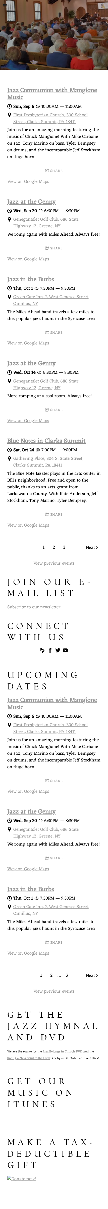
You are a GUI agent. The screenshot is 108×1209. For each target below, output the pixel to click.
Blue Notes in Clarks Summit (46, 441)
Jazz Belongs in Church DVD (62, 1051)
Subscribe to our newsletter (34, 607)
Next (90, 548)
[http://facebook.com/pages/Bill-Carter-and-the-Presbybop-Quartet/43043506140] (50, 651)
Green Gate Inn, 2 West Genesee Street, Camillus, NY (51, 300)
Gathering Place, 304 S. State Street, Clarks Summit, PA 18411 (48, 462)
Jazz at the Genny (31, 202)
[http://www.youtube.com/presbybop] (65, 651)
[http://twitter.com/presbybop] (57, 651)
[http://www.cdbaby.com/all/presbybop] (42, 651)
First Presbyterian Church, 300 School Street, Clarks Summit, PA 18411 (50, 118)
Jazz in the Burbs (30, 279)
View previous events (54, 563)
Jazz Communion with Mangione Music (52, 94)
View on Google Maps (28, 182)
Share (56, 171)
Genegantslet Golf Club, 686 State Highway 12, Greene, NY (46, 222)
